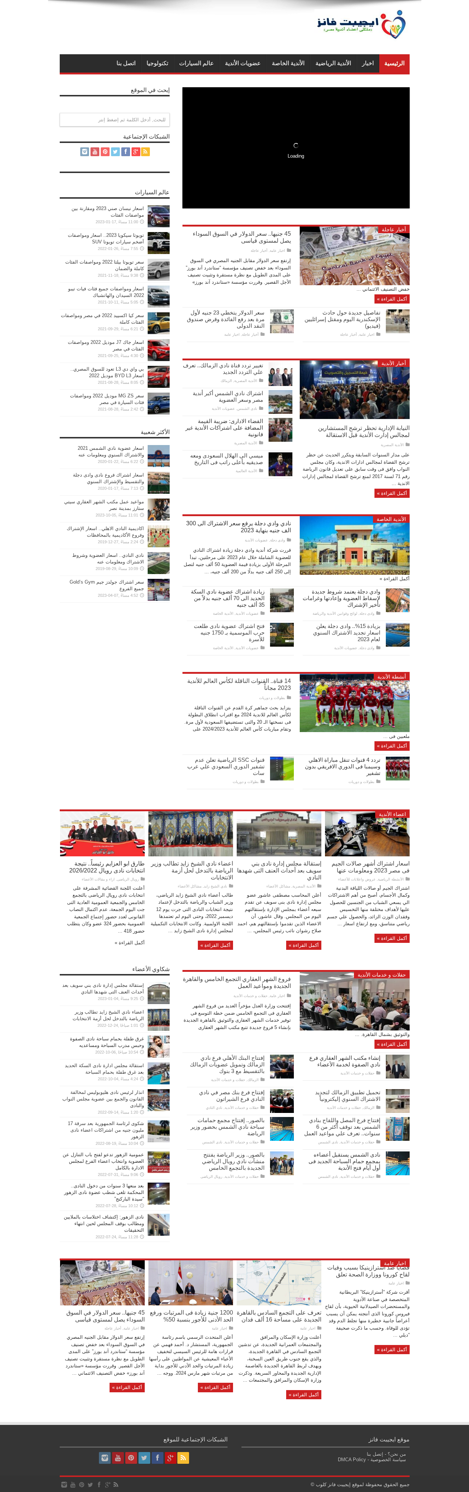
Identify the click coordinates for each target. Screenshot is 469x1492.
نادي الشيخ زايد (215, 886)
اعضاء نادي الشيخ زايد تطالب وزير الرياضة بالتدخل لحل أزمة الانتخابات (192, 870)
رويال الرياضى (128, 879)
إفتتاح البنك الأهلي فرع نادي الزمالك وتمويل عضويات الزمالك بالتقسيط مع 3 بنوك (227, 1064)
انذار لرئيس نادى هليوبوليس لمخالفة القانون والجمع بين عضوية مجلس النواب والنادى (103, 1098)
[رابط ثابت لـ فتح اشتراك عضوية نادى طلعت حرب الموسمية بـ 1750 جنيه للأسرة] (282, 645)
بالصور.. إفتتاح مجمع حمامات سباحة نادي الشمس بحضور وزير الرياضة (228, 1126)
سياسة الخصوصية (388, 1459)
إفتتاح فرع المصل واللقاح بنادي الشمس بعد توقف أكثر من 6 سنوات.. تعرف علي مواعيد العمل (342, 1126)
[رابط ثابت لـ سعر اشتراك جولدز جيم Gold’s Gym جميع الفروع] (159, 599)
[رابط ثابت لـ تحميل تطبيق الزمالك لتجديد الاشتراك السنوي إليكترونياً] (398, 1111)
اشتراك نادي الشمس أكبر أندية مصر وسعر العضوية (228, 396)
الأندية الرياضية (333, 63)
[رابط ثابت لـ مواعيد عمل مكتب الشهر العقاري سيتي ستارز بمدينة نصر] (159, 519)
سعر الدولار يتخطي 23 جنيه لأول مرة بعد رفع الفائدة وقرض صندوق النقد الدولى (226, 319)
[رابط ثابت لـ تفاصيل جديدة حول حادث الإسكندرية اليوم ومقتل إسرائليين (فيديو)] (398, 331)
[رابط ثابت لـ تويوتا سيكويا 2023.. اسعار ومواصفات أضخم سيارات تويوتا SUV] (159, 252)
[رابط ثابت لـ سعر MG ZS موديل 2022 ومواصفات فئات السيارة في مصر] (159, 413)
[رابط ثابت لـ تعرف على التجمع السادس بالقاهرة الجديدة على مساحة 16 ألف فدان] (279, 1304)
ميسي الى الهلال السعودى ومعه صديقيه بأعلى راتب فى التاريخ (226, 458)
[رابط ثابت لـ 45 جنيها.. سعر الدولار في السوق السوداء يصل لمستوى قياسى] (355, 283)
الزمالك (226, 381)
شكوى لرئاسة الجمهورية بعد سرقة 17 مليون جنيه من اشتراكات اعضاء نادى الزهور (106, 1130)
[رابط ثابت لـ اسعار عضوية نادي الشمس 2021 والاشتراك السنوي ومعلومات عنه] (159, 465)
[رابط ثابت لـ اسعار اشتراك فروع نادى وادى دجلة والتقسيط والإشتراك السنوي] (159, 492)
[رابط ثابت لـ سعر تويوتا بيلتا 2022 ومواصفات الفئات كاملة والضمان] (159, 279)
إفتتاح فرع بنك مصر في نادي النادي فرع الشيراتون (232, 1095)
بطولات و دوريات (272, 698)
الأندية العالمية (246, 471)
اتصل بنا (126, 63)
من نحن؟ (397, 1454)
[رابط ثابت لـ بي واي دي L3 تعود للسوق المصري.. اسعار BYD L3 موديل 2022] (159, 386)
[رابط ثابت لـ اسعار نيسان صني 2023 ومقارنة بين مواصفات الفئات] (159, 225)
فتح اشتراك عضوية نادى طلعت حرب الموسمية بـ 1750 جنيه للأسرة (229, 632)
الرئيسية (394, 63)
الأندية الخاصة (288, 63)
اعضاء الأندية (392, 814)
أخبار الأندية (393, 363)
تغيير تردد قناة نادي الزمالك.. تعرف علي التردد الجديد (223, 368)
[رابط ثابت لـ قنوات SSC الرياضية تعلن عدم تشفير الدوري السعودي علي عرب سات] (282, 779)
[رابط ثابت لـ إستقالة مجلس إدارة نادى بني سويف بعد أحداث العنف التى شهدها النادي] (279, 854)
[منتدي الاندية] (362, 36)
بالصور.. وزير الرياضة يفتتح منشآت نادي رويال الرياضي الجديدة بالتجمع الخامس (233, 1161)
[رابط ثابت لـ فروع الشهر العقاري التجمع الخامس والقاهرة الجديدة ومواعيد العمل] (355, 1029)
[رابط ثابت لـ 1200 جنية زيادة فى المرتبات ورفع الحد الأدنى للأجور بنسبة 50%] (190, 1304)
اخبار (368, 63)
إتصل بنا (375, 1454)
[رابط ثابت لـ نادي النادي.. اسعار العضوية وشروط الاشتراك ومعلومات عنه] (159, 572)
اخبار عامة (277, 251)
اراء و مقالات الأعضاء (98, 879)
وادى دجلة (277, 540)
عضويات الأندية (243, 63)
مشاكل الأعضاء (278, 886)
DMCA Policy (352, 1459)
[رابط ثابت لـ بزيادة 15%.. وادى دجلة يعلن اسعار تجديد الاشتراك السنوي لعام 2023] (398, 645)
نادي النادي (214, 1108)
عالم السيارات (196, 63)
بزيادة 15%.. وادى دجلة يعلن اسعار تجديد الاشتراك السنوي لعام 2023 (346, 632)
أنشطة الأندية (391, 677)
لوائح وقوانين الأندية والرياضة (335, 613)
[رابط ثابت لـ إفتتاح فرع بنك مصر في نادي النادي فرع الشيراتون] (282, 1111)
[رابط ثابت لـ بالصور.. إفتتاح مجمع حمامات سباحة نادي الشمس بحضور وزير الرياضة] (282, 1139)
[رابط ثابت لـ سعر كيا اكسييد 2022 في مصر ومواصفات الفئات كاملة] (159, 332)
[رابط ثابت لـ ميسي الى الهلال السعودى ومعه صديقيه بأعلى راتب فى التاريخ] (280, 474)
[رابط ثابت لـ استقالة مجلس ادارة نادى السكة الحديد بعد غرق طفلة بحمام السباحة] (159, 1082)
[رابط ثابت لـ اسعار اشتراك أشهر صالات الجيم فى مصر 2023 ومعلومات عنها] (367, 854)
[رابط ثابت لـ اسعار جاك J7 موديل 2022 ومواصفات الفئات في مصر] (159, 359)
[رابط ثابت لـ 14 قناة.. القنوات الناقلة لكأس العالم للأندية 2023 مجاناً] (355, 730)
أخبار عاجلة (394, 229)
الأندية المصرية (392, 445)
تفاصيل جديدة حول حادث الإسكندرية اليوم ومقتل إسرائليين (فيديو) (342, 319)
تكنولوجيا (157, 63)
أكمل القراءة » (392, 299)
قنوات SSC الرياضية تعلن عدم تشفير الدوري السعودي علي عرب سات (226, 766)
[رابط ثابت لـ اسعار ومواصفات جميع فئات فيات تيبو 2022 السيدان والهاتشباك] (159, 306)
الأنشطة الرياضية (391, 879)
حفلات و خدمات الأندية (382, 975)
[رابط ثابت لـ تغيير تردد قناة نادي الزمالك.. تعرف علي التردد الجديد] (280, 384)
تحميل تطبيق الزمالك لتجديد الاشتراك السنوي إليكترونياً (347, 1095)
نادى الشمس (247, 409)
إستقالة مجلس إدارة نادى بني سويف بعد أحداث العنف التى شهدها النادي (279, 870)
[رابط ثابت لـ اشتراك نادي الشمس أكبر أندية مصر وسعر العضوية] (280, 412)
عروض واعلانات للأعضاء (357, 879)
